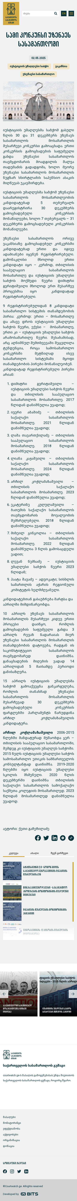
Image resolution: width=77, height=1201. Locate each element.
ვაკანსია (61, 66)
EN (64, 13)
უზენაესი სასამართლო (38, 74)
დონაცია (8, 1146)
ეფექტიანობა (11, 1128)
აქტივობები (10, 1134)
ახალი (34, 853)
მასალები (9, 1117)
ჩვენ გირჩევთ (59, 853)
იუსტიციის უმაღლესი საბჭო (29, 66)
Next (73, 994)
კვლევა (13, 853)
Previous (4, 994)
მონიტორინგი (12, 1122)
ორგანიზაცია (11, 1140)
